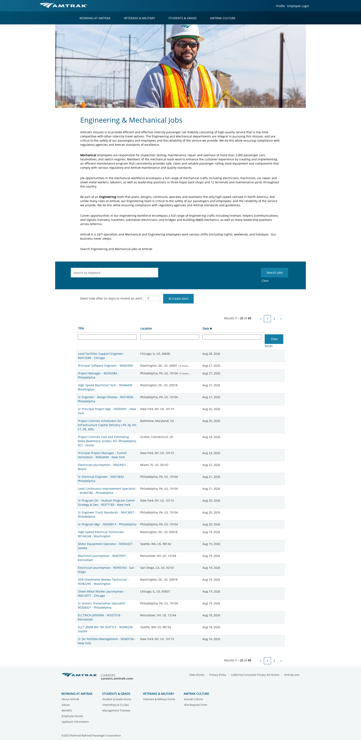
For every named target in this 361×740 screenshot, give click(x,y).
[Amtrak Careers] (98, 676)
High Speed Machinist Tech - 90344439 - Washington (106, 387)
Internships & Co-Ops (115, 705)
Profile (280, 6)
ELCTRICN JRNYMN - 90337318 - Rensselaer (100, 617)
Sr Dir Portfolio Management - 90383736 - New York (107, 641)
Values (66, 705)
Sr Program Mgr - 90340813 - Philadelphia (107, 524)
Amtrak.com (291, 675)
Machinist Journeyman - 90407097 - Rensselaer (102, 558)
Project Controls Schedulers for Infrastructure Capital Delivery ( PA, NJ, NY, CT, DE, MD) (107, 425)
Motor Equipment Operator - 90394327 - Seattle (106, 546)
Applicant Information (75, 722)
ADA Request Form (195, 705)
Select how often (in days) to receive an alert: (111, 298)
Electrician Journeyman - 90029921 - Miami (103, 467)
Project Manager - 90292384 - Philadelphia (98, 375)
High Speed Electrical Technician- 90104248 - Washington (101, 534)
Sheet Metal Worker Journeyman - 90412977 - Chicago (101, 593)
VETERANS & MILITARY (139, 18)
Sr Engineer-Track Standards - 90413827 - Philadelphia (107, 514)
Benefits (67, 710)
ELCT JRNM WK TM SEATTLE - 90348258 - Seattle (106, 629)
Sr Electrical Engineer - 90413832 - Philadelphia (102, 479)
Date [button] (206, 328)
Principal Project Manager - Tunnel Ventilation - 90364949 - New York (102, 455)
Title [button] (81, 328)
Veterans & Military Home (159, 699)
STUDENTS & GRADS (182, 18)
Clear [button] (265, 281)
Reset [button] (269, 346)
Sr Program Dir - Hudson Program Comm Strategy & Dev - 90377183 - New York (106, 502)
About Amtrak (70, 699)
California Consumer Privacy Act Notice (255, 675)
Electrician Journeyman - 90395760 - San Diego (106, 570)
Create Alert (179, 299)
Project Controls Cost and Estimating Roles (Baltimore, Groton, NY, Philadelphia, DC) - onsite (107, 441)
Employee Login (298, 6)
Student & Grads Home (116, 699)
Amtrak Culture (193, 699)
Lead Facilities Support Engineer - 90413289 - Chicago (101, 356)
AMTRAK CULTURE (222, 18)
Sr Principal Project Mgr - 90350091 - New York (107, 411)
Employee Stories (72, 716)
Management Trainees (116, 710)
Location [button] (146, 328)
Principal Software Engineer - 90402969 (105, 365)
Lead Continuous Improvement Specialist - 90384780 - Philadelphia (106, 491)
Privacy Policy (217, 675)
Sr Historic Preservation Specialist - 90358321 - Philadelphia (102, 605)
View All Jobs (197, 675)
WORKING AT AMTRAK (95, 18)
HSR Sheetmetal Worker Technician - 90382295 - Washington (103, 582)
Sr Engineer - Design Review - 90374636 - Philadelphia (106, 399)
